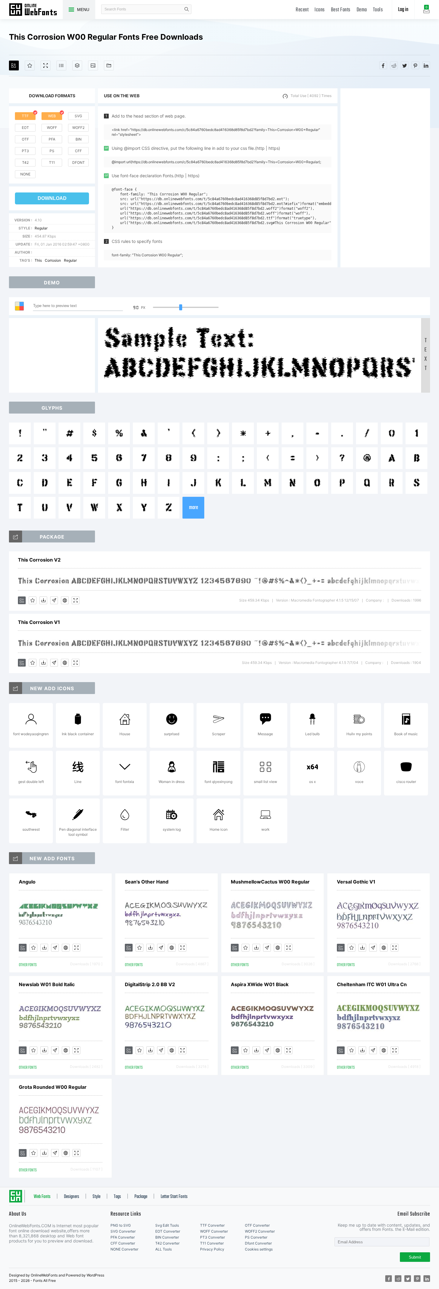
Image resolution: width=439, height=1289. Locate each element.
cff (78, 151)
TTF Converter (212, 1225)
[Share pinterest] (415, 65)
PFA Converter (122, 1237)
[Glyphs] (61, 65)
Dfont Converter (258, 1243)
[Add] (14, 65)
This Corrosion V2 (39, 560)
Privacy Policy (212, 1249)
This (38, 260)
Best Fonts (341, 10)
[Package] (77, 65)
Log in (403, 9)
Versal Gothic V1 (356, 882)
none (25, 174)
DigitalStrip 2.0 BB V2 (150, 984)
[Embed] (65, 600)
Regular (41, 228)
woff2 (78, 127)
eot (25, 127)
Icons (319, 10)
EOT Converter (167, 1231)
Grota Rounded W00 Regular (53, 1087)
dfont (78, 162)
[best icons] (15, 858)
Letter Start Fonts (174, 1197)
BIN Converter (167, 1237)
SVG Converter (123, 1231)
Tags (117, 1197)
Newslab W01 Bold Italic (47, 984)
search (186, 9)
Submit (415, 1257)
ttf (25, 116)
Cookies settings (259, 1249)
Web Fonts (42, 1197)
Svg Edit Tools (167, 1225)
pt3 (25, 151)
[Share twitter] (405, 65)
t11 (52, 162)
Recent (302, 10)
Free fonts (36, 10)
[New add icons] (15, 688)
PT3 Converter (212, 1237)
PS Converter (256, 1237)
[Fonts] (109, 65)
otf (25, 139)
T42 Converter (167, 1243)
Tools (378, 10)
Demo (362, 10)
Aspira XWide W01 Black (259, 984)
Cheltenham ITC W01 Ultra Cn (372, 984)
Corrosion (53, 260)
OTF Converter (257, 1225)
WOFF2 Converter (260, 1231)
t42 (25, 162)
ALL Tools (163, 1249)
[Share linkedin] (426, 65)
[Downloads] (43, 600)
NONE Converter (124, 1249)
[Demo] (45, 65)
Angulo (27, 882)
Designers (71, 1197)
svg (78, 116)
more (193, 507)
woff (52, 127)
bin (79, 139)
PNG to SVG (120, 1225)
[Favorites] (30, 65)
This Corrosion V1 (39, 622)
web (52, 116)
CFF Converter (122, 1243)
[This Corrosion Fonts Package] (15, 536)
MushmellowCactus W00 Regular (270, 882)
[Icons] (93, 65)
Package (140, 1197)
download (52, 198)
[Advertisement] (385, 177)
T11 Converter (212, 1243)
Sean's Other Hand (146, 882)
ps (52, 151)
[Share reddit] (394, 65)
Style (96, 1197)
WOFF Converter (214, 1231)
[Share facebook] (383, 65)
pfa (52, 139)
